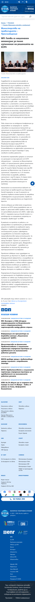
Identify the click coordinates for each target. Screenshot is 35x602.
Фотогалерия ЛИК (24, 464)
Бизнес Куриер (23, 433)
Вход (31, 8)
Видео (3, 475)
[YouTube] (20, 491)
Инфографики (24, 475)
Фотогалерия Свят (24, 461)
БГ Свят (3, 455)
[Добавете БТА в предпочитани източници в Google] (28, 494)
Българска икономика (25, 431)
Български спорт (24, 445)
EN (23, 2)
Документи (13, 552)
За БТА (12, 539)
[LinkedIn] (30, 491)
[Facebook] (5, 491)
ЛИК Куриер (4, 450)
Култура (3, 442)
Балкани (4, 424)
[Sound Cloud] (21, 494)
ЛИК (2, 438)
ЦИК (2, 419)
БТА (11, 537)
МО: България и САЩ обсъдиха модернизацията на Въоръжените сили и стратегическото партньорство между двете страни (16, 324)
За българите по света (8, 461)
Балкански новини (6, 428)
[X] (25, 491)
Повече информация (23, 598)
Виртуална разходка (16, 542)
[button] (19, 2)
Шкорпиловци (14, 559)
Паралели (21, 408)
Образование (5, 447)
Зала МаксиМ (14, 569)
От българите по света (8, 459)
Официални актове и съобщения (21, 318)
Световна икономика (25, 428)
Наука (2, 445)
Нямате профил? (29, 11)
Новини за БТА (14, 544)
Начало (3, 23)
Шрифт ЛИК (13, 564)
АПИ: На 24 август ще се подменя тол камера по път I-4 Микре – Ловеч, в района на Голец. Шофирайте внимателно (17, 386)
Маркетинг (13, 567)
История (12, 549)
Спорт (21, 438)
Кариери (12, 554)
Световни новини (24, 406)
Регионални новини (6, 408)
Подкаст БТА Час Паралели (6, 482)
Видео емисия (5, 479)
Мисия (12, 547)
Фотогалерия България (25, 459)
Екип (11, 574)
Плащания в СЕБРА (15, 579)
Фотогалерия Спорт (25, 466)
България (11, 23)
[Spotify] (14, 494)
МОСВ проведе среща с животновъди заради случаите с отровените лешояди (16, 361)
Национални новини (7, 406)
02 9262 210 (19, 499)
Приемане (8, 598)
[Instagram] (10, 491)
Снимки (21, 455)
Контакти (13, 576)
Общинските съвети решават (7, 411)
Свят (20, 402)
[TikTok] (6, 494)
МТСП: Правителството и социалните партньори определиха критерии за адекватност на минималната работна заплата (17, 373)
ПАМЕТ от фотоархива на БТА (26, 469)
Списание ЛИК (14, 571)
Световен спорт (24, 442)
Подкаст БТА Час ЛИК (7, 486)
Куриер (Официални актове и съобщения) (16, 25)
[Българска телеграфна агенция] (5, 513)
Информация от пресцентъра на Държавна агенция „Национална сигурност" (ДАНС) (15, 336)
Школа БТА (13, 557)
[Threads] (15, 491)
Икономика (23, 424)
